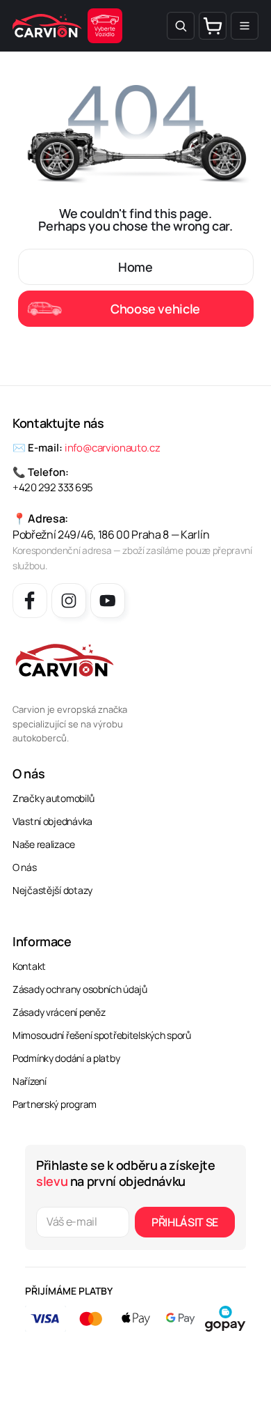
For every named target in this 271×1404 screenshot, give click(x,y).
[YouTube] (107, 600)
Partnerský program (55, 1104)
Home (135, 267)
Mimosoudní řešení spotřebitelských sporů (102, 1035)
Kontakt (29, 966)
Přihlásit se (184, 1222)
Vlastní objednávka (52, 821)
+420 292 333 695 (53, 487)
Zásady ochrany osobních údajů (80, 989)
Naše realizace (44, 844)
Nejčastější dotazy (52, 890)
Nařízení (30, 1081)
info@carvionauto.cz (112, 447)
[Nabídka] (244, 26)
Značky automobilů (53, 798)
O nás (25, 867)
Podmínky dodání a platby (66, 1058)
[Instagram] (68, 600)
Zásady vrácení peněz (59, 1012)
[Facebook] (30, 600)
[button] (181, 26)
